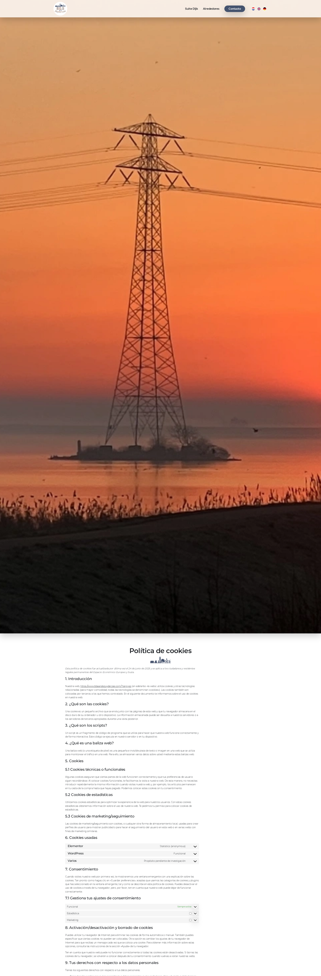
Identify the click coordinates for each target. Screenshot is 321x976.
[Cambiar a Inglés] (259, 8)
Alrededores (211, 8)
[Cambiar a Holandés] (253, 8)
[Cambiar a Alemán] (265, 8)
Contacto (235, 8)
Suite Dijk (191, 8)
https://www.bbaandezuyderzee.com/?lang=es (105, 686)
